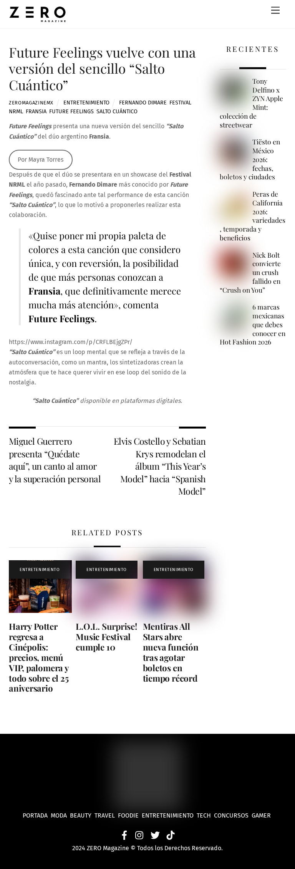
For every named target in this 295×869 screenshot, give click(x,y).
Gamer (262, 815)
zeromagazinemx (31, 103)
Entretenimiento (86, 102)
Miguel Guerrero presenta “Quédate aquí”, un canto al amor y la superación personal (55, 459)
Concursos (232, 815)
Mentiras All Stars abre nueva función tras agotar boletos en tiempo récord (171, 652)
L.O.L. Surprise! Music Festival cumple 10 (106, 637)
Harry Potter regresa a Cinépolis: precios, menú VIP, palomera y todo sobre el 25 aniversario (39, 657)
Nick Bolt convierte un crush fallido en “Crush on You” (250, 272)
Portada (35, 815)
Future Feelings (71, 111)
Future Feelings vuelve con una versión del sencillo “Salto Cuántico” (102, 68)
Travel (106, 815)
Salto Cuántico (117, 111)
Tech (205, 815)
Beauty (82, 815)
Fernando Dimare (143, 102)
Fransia (36, 111)
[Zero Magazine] (37, 18)
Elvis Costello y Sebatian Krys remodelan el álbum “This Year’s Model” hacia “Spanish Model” (160, 466)
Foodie (128, 815)
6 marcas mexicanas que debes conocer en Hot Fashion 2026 (252, 324)
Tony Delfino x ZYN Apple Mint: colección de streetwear (251, 103)
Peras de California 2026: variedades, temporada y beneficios (252, 216)
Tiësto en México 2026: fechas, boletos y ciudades (250, 159)
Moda (60, 815)
